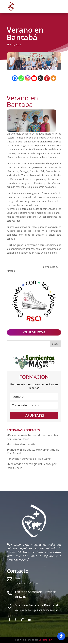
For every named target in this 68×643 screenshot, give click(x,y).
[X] (40, 78)
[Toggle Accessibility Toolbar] (61, 636)
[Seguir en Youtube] (29, 619)
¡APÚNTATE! (34, 415)
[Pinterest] (47, 78)
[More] (53, 78)
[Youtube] (34, 78)
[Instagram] (28, 78)
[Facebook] (15, 78)
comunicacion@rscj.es (26, 583)
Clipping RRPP (46, 639)
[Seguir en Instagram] (22, 619)
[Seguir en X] (16, 619)
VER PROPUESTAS (34, 332)
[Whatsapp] (21, 78)
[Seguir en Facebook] (9, 619)
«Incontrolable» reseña (21, 444)
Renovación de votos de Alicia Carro (29, 458)
